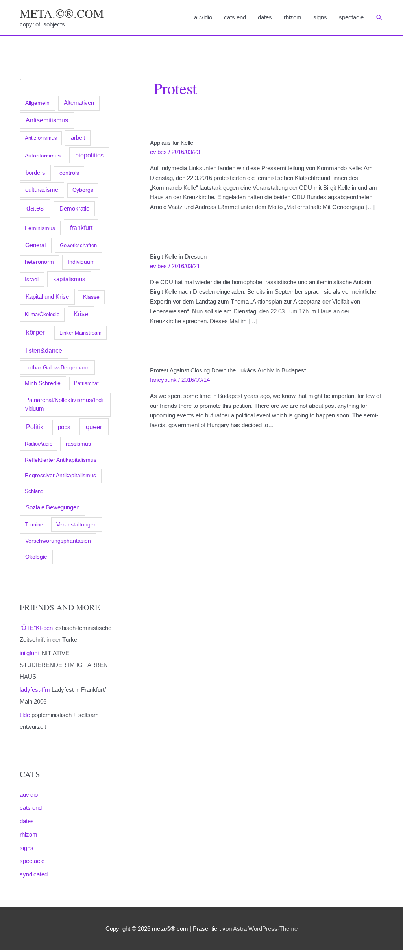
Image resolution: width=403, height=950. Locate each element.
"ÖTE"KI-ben (36, 627)
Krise (81, 314)
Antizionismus (41, 138)
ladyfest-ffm (35, 689)
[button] (379, 18)
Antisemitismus (47, 120)
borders (35, 172)
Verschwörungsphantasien (58, 540)
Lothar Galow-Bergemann (57, 367)
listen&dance (44, 350)
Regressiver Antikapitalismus (60, 475)
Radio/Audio (38, 444)
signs (320, 17)
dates (265, 17)
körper (35, 332)
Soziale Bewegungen (52, 507)
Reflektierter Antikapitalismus (60, 460)
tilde (25, 714)
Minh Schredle (43, 383)
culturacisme (41, 190)
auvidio (203, 17)
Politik (34, 426)
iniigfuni (29, 653)
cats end (235, 17)
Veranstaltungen (76, 524)
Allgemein (37, 103)
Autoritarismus (43, 156)
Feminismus (40, 228)
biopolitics (89, 155)
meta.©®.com (62, 13)
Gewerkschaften (78, 245)
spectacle (351, 17)
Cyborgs (82, 190)
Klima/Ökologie (42, 314)
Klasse (91, 297)
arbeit (78, 138)
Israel (32, 279)
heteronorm (39, 262)
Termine (34, 525)
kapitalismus (69, 279)
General (35, 245)
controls (69, 173)
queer (94, 427)
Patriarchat (86, 383)
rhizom (292, 17)
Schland (34, 491)
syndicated (34, 874)
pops (64, 427)
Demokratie (74, 209)
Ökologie (36, 557)
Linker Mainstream (80, 333)
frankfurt (81, 227)
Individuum (81, 262)
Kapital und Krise (47, 296)
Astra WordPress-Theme (265, 928)
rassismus (78, 444)
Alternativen (79, 103)
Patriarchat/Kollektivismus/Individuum (64, 404)
